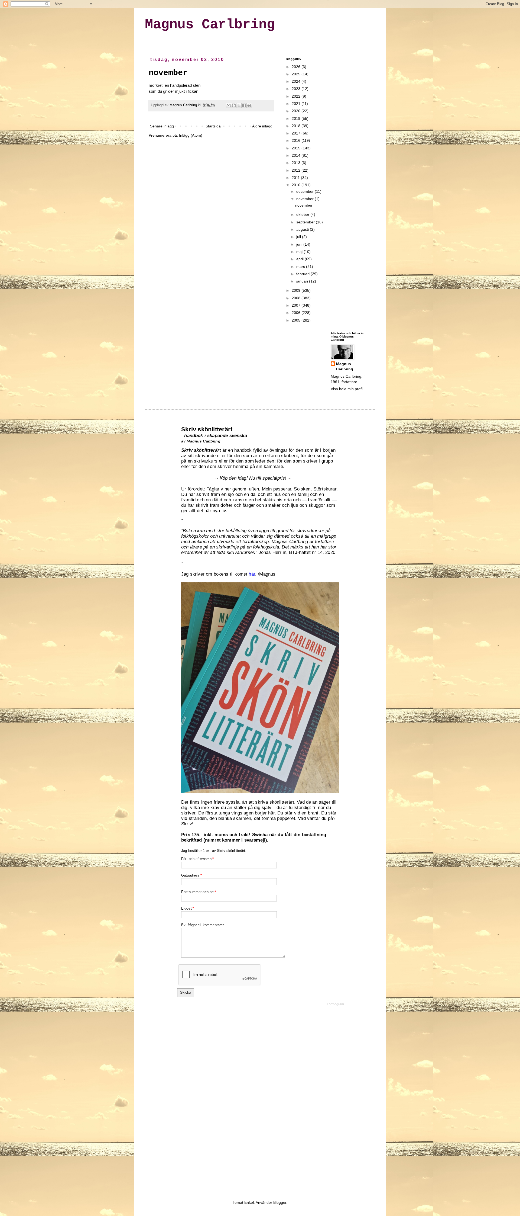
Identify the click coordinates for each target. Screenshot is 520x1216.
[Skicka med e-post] (228, 105)
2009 (296, 290)
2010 (296, 185)
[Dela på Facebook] (244, 105)
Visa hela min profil (347, 389)
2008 (296, 298)
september (306, 222)
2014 (296, 155)
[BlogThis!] (233, 105)
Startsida (213, 126)
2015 (296, 148)
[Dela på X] (239, 105)
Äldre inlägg (262, 126)
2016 (296, 140)
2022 (296, 96)
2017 (296, 133)
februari (303, 274)
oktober (303, 214)
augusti (303, 229)
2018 (296, 126)
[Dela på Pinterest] (249, 105)
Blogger (279, 1202)
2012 (296, 170)
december (305, 191)
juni (299, 244)
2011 (296, 177)
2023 (296, 88)
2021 (296, 103)
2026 (296, 67)
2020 (296, 111)
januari (302, 281)
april (300, 259)
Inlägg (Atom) (190, 135)
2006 (296, 312)
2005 (296, 320)
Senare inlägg (162, 126)
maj (300, 251)
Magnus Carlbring (210, 24)
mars (301, 266)
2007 (296, 305)
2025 (296, 74)
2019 (296, 118)
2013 (296, 163)
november (168, 73)
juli (299, 237)
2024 (296, 81)
